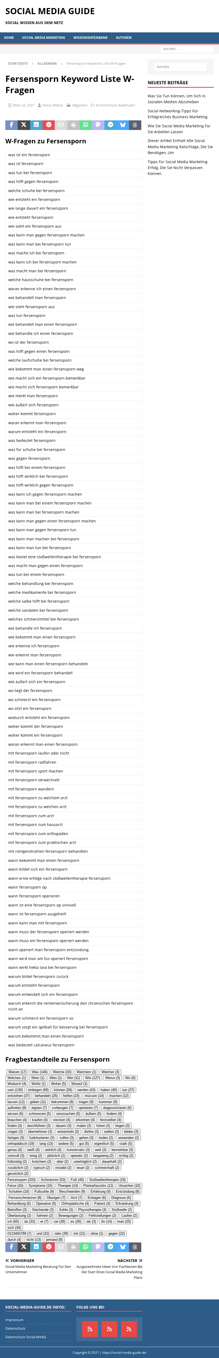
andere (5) (66, 1144)
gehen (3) (86, 1138)
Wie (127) (92, 1078)
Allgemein (80, 105)
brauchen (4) (17, 1120)
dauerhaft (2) (112, 1162)
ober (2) (62, 1162)
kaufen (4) (40, 1120)
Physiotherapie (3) (92, 1210)
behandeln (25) (46, 1096)
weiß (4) (33, 1150)
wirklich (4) (53, 1150)
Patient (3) (102, 1204)
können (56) (63, 1090)
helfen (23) (71, 1096)
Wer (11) (73, 1078)
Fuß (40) (77, 1180)
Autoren (124, 37)
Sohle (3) (66, 1210)
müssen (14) (94, 1096)
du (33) (29, 1221)
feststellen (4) (110, 1120)
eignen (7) (39, 1108)
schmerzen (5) (40, 1114)
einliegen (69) (38, 1090)
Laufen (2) (129, 1216)
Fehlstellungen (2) (102, 1216)
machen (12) (118, 1096)
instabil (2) (63, 1168)
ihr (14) (106, 1221)
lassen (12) (16, 1102)
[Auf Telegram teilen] (110, 125)
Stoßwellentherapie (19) (107, 1180)
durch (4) (14, 1240)
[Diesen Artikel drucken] (73, 125)
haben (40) (109, 1090)
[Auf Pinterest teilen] (48, 125)
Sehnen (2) (44, 1216)
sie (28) (59, 1221)
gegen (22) (116, 1233)
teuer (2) (83, 1168)
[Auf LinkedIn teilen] (36, 125)
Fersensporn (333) (21, 1180)
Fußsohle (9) (44, 1191)
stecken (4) (61, 1120)
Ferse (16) (15, 1186)
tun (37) (128, 1090)
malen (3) (84, 1126)
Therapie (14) (68, 1186)
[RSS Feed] (109, 1329)
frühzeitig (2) (17, 1162)
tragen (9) (86, 1102)
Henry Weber (52, 105)
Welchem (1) (86, 1072)
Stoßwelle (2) (122, 1210)
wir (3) (91, 1221)
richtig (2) (126, 1156)
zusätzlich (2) (17, 1168)
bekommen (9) (62, 1102)
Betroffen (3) (17, 1210)
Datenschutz (15, 1328)
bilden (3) (131, 1132)
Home (9, 37)
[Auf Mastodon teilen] (98, 125)
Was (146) (40, 1072)
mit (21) (79, 1233)
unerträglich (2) (85, 1162)
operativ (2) (79, 1156)
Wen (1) (56, 1078)
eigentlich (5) (104, 1144)
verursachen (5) (68, 1114)
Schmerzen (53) (53, 1180)
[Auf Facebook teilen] (11, 125)
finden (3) (14, 1126)
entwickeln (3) (68, 1132)
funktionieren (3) (41, 1138)
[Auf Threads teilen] (135, 125)
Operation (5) (46, 1204)
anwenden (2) (128, 1138)
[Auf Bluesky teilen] (123, 125)
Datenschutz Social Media (25, 1336)
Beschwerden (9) (72, 1191)
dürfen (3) (91, 1132)
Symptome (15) (40, 1186)
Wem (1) (37, 1078)
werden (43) (86, 1090)
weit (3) (100, 1150)
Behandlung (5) (19, 1204)
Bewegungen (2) (70, 1216)
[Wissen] (90, 1329)
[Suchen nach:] (187, 48)
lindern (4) (114, 1114)
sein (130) (15, 1090)
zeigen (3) (15, 1132)
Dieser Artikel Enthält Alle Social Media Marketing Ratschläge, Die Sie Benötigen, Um (180, 146)
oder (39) (61, 1233)
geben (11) (38, 1102)
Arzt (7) (76, 1198)
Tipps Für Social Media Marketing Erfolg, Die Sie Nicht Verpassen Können (178, 167)
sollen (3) (67, 1138)
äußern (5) (93, 1114)
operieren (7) (88, 1108)
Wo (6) (130, 1078)
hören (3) (103, 1126)
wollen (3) (111, 1132)
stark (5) (125, 1144)
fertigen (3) (15, 1138)
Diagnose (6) (121, 1198)
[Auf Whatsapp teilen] (86, 125)
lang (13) (46, 1144)
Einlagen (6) (97, 1198)
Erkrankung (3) (127, 1204)
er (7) (44, 1221)
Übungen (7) (56, 1198)
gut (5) (84, 1144)
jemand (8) (54, 1240)
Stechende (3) (43, 1210)
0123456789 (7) (19, 1233)
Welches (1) (16, 1078)
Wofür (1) (39, 1084)
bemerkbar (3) (122, 1150)
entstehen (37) (18, 1096)
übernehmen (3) (40, 1132)
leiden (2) (106, 1138)
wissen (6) (15, 1114)
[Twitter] (129, 1329)
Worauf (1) (79, 1084)
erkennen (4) (85, 1120)
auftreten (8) (16, 1108)
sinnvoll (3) (15, 1156)
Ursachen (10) (129, 1186)
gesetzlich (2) (17, 1174)
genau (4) (14, 1150)
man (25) (124, 1221)
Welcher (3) (110, 1072)
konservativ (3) (78, 1150)
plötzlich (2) (56, 1156)
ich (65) (13, 1221)
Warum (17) (17, 1072)
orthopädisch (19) (20, 1144)
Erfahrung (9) (101, 1191)
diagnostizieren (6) (117, 1108)
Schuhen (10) (19, 1191)
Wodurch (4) (16, 1084)
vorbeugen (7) (62, 1108)
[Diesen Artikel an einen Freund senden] (61, 125)
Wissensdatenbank (90, 37)
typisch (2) (42, 1168)
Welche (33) (62, 1072)
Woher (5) (58, 1084)
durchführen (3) (38, 1126)
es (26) (76, 1221)
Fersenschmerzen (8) (25, 1198)
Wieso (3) (112, 1078)
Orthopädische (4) (75, 1204)
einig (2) (36, 1156)
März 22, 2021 (23, 105)
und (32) (43, 1233)
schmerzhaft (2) (107, 1168)
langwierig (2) (103, 1156)
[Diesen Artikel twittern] (24, 125)
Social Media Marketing (43, 37)
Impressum (14, 1319)
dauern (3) (63, 1126)
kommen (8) (108, 1102)
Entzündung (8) (127, 1191)
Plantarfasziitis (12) (98, 1186)
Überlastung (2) (19, 1216)
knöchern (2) (41, 1162)
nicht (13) (33, 1240)
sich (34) (14, 1228)
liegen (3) (122, 1126)
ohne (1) (97, 1233)
